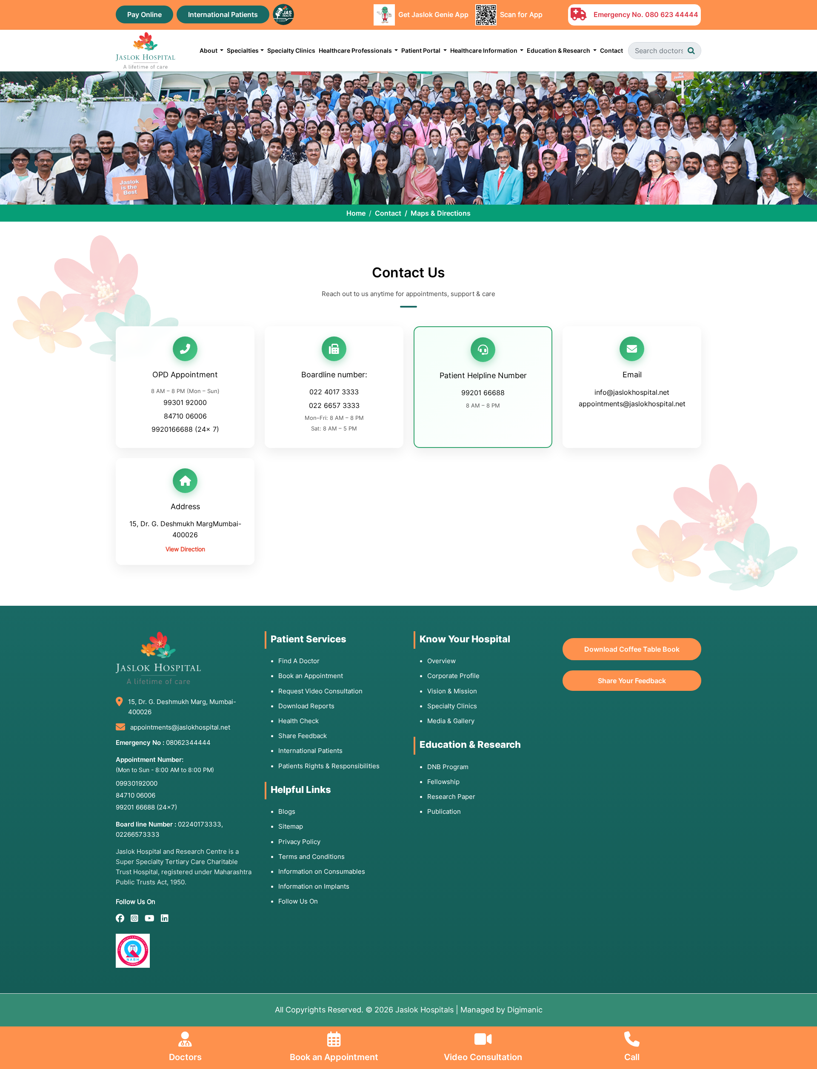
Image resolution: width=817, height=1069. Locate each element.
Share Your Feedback (632, 680)
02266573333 (138, 834)
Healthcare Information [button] (484, 50)
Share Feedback (302, 736)
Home (356, 213)
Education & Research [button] (559, 50)
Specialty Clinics (291, 50)
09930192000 (136, 783)
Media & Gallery (450, 721)
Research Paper (451, 796)
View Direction (185, 549)
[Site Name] (145, 50)
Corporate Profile (453, 676)
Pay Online (144, 14)
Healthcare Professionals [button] (356, 50)
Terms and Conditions (311, 856)
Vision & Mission (452, 691)
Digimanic (525, 1009)
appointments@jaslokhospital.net (632, 403)
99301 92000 (185, 402)
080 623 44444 (671, 14)
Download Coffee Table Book (632, 649)
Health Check (298, 721)
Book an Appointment (310, 676)
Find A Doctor (299, 661)
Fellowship (443, 782)
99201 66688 (483, 392)
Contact (611, 50)
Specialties (243, 50)
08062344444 (188, 742)
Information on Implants (313, 886)
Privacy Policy (299, 842)
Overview (441, 661)
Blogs (286, 811)
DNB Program (447, 767)
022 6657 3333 (334, 405)
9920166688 (172, 429)
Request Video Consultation (320, 691)
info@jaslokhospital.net (631, 392)
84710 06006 (185, 416)
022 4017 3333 (334, 392)
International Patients (223, 14)
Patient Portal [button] (421, 50)
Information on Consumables (321, 871)
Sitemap (290, 826)
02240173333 (199, 824)
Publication (444, 811)
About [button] (209, 50)
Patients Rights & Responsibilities (329, 766)
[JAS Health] (283, 13)
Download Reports (306, 706)
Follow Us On (298, 901)
